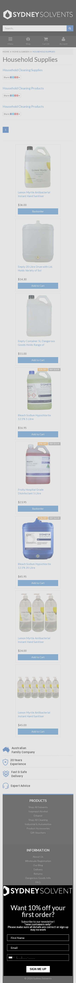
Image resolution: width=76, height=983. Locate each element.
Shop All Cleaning (38, 819)
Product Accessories (38, 828)
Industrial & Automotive (38, 824)
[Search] (69, 28)
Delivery (38, 869)
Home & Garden (21, 51)
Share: (7, 77)
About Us (38, 856)
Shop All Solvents (38, 807)
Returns (38, 873)
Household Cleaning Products (23, 88)
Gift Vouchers (38, 832)
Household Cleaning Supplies (23, 70)
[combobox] (35, 28)
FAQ (38, 882)
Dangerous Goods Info (38, 877)
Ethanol (38, 815)
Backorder (38, 211)
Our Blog (38, 865)
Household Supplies (44, 51)
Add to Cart (38, 285)
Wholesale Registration (38, 860)
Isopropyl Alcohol (38, 811)
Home (6, 51)
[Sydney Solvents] (38, 13)
